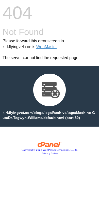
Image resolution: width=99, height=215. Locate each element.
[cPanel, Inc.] (50, 146)
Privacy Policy (50, 153)
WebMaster (46, 47)
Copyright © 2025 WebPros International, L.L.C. (50, 150)
